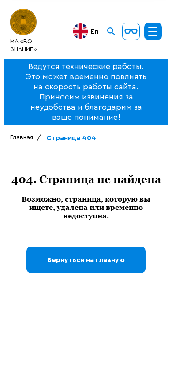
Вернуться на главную (86, 259)
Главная (21, 137)
